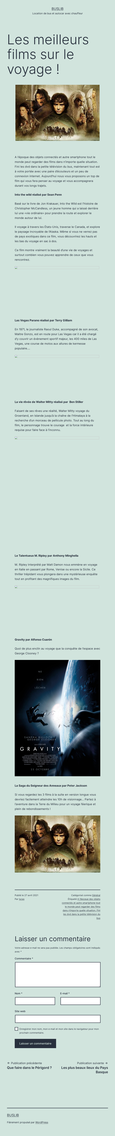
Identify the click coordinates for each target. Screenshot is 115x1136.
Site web (20, 1011)
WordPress (41, 1122)
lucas (21, 899)
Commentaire (24, 958)
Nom (18, 993)
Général (96, 895)
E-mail (65, 993)
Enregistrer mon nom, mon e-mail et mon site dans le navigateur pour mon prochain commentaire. (59, 1031)
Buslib (58, 9)
